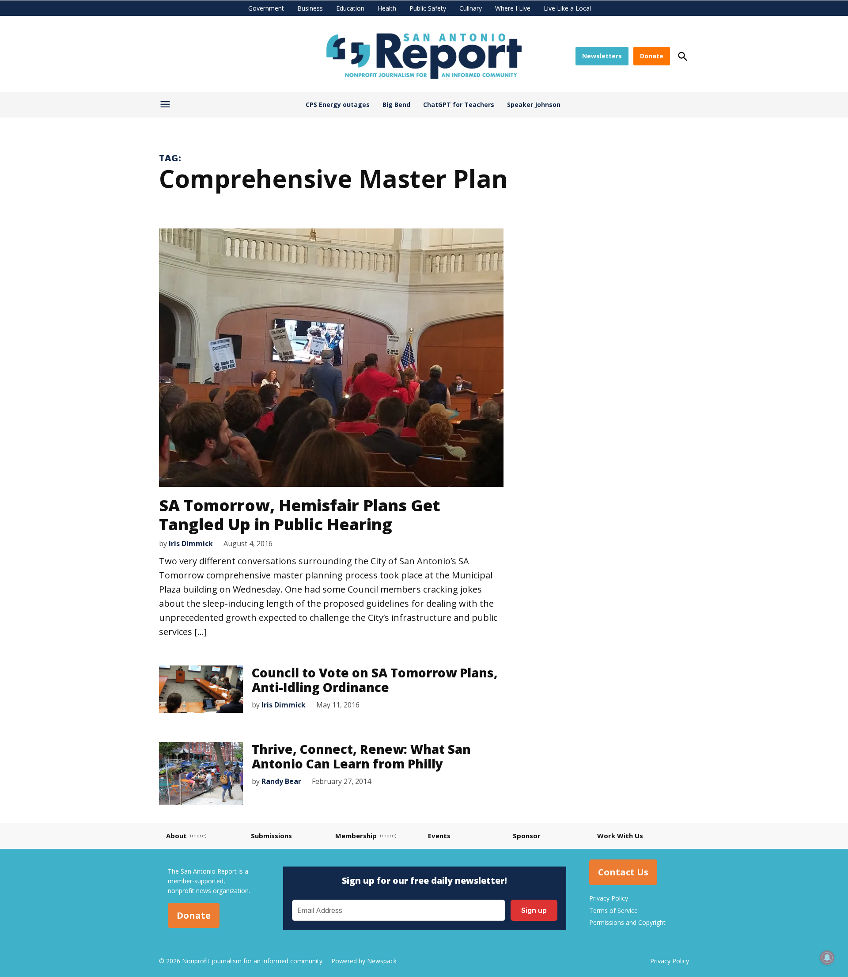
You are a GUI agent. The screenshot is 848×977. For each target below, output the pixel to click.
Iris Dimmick (191, 543)
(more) (198, 835)
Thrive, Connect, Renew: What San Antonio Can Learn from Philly (361, 756)
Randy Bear (281, 781)
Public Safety (427, 8)
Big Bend (396, 104)
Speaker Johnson (533, 104)
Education (350, 8)
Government (266, 8)
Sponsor (527, 836)
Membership (356, 836)
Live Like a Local (567, 8)
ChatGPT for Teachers (458, 104)
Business (310, 8)
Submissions (271, 836)
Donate (651, 56)
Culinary (470, 8)
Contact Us (623, 872)
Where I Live (512, 8)
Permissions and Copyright (627, 922)
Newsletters (602, 56)
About (176, 836)
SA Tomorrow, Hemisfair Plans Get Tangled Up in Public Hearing (299, 514)
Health (387, 8)
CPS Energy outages (338, 104)
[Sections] (166, 106)
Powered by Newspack (364, 961)
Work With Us (620, 836)
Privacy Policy (608, 898)
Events (439, 836)
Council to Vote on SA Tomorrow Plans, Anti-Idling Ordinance (375, 680)
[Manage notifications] (827, 957)
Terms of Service (613, 910)
